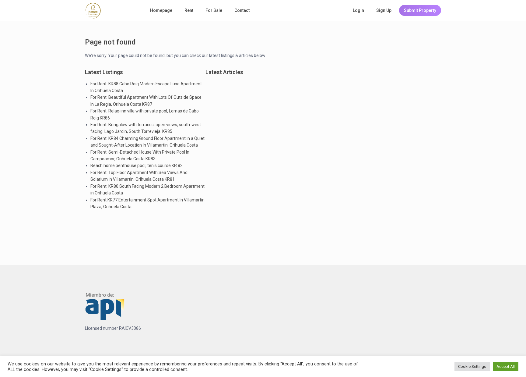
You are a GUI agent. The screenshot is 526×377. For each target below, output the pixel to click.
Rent (188, 10)
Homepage (161, 10)
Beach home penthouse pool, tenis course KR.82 (136, 165)
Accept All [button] (505, 366)
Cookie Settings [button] (472, 366)
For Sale (213, 10)
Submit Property (420, 10)
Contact (242, 10)
